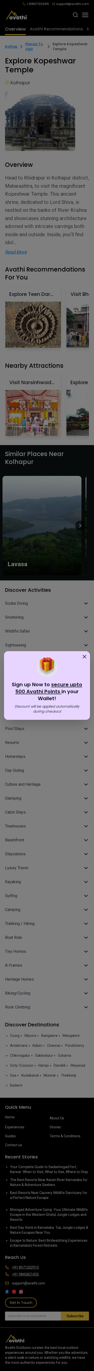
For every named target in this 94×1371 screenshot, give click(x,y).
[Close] (84, 657)
